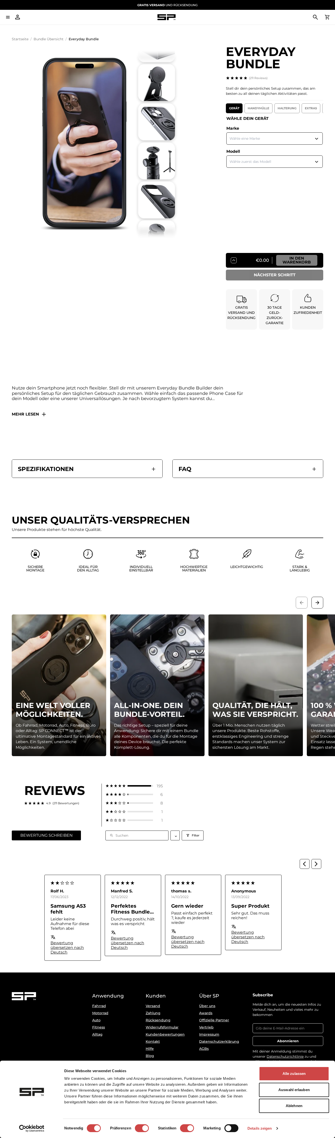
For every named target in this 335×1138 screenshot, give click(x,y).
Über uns (207, 1006)
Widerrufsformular (162, 1027)
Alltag (97, 1034)
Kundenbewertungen (165, 1034)
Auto (96, 1020)
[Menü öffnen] (8, 17)
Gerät (234, 108)
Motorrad (100, 1013)
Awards (205, 1013)
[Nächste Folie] (317, 603)
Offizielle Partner (214, 1020)
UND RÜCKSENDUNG (167, 5)
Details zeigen (259, 1128)
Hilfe (150, 1048)
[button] (134, 786)
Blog (150, 1056)
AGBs (204, 1048)
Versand (153, 1006)
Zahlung (153, 1013)
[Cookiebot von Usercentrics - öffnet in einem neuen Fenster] (31, 1128)
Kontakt (153, 1041)
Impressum (209, 1034)
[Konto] (18, 17)
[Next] (316, 864)
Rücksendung (158, 1020)
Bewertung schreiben (46, 835)
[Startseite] (167, 17)
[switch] (142, 1128)
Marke (232, 128)
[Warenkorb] (327, 17)
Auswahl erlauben (294, 1090)
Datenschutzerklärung (219, 1041)
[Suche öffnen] (315, 17)
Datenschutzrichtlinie (285, 1056)
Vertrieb (206, 1027)
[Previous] (304, 864)
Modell (233, 151)
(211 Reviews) (258, 78)
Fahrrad (99, 1006)
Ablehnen (294, 1106)
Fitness (98, 1027)
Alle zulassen (294, 1073)
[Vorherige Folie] (302, 603)
